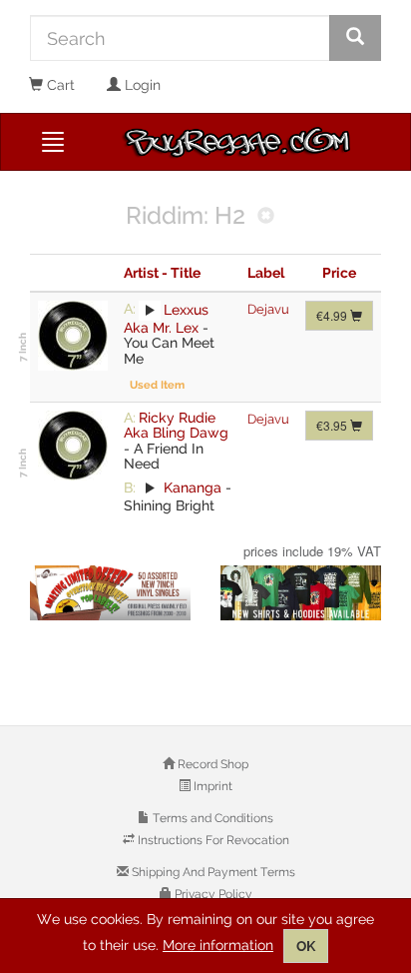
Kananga (192, 487)
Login (141, 85)
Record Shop (211, 764)
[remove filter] (265, 217)
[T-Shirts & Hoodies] (300, 592)
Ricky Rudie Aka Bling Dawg (176, 425)
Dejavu (268, 309)
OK (305, 946)
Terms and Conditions (211, 818)
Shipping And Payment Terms (212, 872)
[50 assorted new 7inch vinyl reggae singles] (110, 592)
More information (218, 945)
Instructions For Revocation (212, 840)
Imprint (211, 786)
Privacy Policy (212, 894)
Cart (59, 85)
